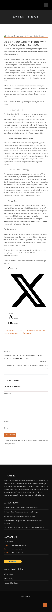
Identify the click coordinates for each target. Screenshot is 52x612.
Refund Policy (8, 574)
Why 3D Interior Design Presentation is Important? (20, 516)
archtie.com (10, 330)
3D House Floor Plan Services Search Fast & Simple (21, 512)
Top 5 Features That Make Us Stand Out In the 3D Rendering (24, 527)
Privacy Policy (8, 579)
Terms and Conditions (11, 583)
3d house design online (34, 330)
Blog (20, 330)
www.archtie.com (18, 549)
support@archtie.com (19, 545)
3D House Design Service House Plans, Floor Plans (21, 508)
